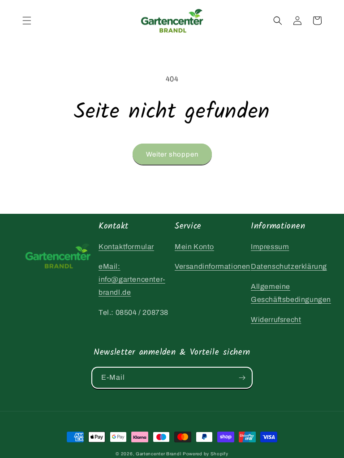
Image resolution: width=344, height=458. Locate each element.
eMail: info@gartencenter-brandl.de (132, 279)
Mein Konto (194, 246)
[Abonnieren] (242, 378)
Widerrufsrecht (276, 319)
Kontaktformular (126, 246)
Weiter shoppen (172, 154)
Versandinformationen (212, 266)
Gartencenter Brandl (158, 453)
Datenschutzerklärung (289, 266)
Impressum (270, 246)
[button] (27, 20)
